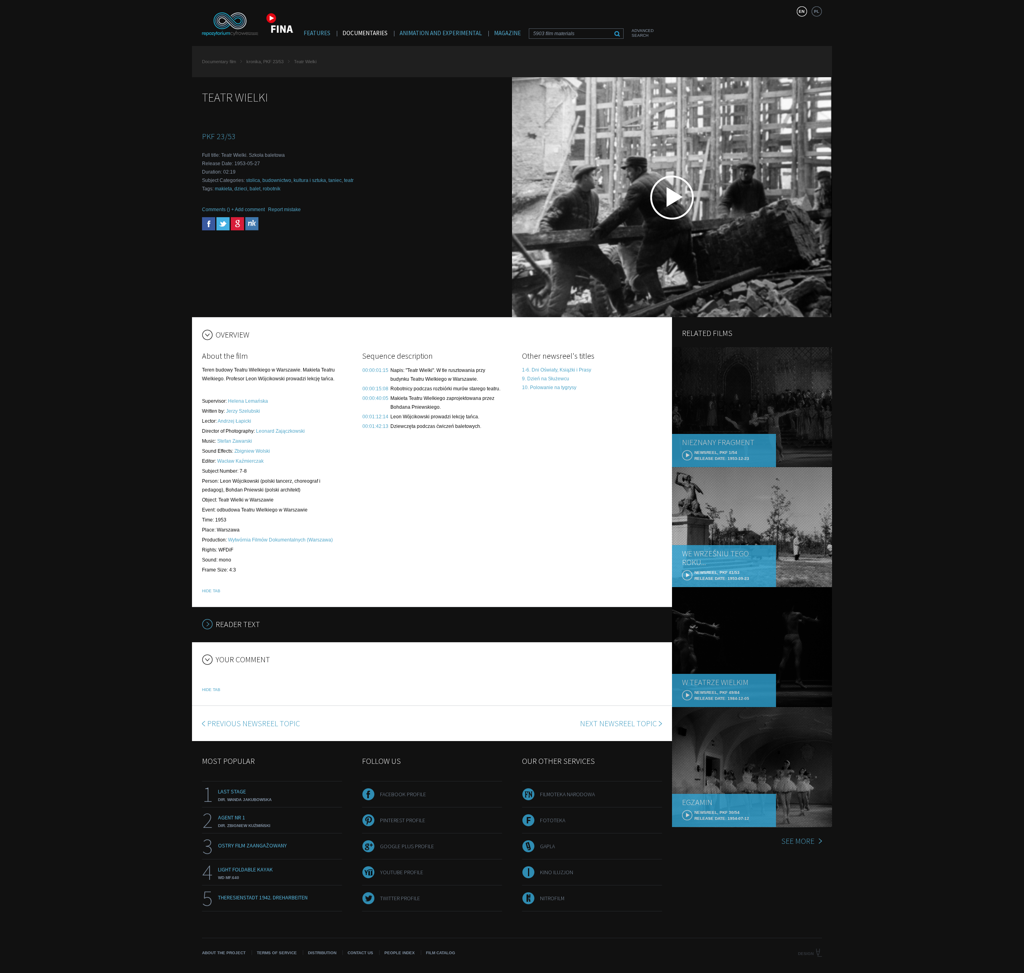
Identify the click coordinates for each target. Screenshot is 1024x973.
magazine (507, 33)
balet (255, 189)
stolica (253, 180)
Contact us (360, 953)
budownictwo (276, 180)
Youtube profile (401, 872)
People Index (399, 953)
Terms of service (277, 953)
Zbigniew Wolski (252, 451)
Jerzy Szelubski (243, 411)
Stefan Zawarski (234, 441)
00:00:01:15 (375, 370)
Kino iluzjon (556, 872)
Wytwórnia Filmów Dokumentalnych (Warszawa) (280, 540)
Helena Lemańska (248, 401)
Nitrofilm (552, 898)
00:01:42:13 (375, 426)
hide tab (211, 591)
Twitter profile (400, 898)
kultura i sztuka (310, 180)
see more (797, 841)
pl (816, 11)
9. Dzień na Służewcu (545, 379)
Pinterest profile (402, 820)
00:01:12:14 (375, 417)
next (618, 723)
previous (253, 723)
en (801, 11)
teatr (349, 180)
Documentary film (219, 61)
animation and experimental (441, 33)
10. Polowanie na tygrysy (549, 387)
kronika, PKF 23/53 (265, 61)
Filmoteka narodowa (567, 794)
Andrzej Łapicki (234, 421)
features (317, 33)
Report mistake (284, 209)
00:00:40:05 (375, 398)
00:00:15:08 (375, 389)
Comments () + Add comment (233, 209)
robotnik (271, 189)
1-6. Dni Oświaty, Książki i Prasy (556, 370)
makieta (223, 189)
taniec (335, 180)
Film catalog (440, 953)
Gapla (547, 846)
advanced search (643, 33)
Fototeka (552, 820)
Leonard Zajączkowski (280, 431)
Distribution (322, 953)
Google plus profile (407, 846)
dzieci (240, 189)
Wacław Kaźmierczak (240, 461)
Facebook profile (403, 794)
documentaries (365, 33)
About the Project (224, 953)
